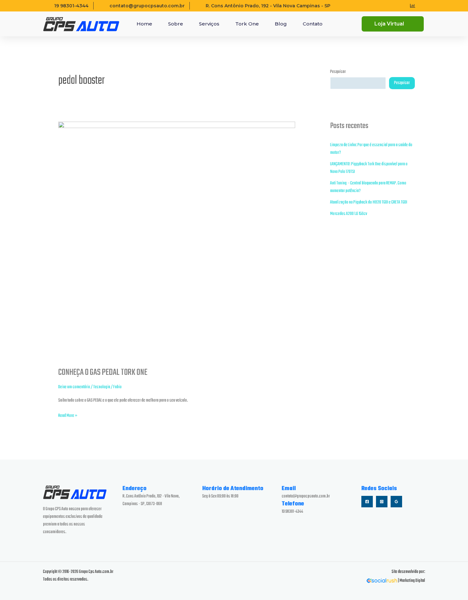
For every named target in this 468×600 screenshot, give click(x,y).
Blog (281, 24)
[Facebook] (367, 501)
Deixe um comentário (74, 387)
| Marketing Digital (411, 580)
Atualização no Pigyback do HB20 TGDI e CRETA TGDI (368, 202)
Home (144, 24)
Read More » (67, 415)
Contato (313, 24)
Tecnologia (101, 387)
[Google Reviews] (396, 501)
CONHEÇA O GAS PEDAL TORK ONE (102, 372)
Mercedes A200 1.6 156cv (348, 214)
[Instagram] (381, 501)
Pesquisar (338, 71)
